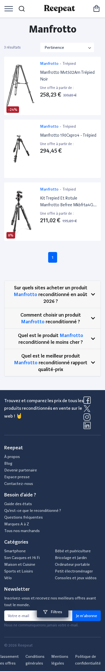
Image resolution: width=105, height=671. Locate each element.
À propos (12, 456)
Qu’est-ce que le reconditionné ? (32, 510)
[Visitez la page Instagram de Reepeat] (88, 418)
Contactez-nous (18, 483)
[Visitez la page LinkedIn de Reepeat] (87, 427)
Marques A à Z (16, 524)
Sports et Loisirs (18, 571)
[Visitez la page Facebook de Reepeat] (88, 402)
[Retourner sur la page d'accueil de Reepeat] (59, 9)
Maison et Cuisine (19, 564)
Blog (8, 463)
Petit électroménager (74, 571)
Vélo (8, 578)
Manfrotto (25, 294)
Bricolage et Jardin (71, 557)
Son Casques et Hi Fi (22, 557)
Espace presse (17, 477)
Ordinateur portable (72, 564)
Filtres (56, 612)
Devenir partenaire (20, 470)
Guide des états (18, 503)
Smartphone (15, 551)
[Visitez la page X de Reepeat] (88, 410)
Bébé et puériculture (73, 551)
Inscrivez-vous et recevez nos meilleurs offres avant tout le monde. (50, 601)
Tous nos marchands (22, 530)
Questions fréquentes (23, 517)
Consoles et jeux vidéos (76, 578)
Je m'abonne (86, 615)
